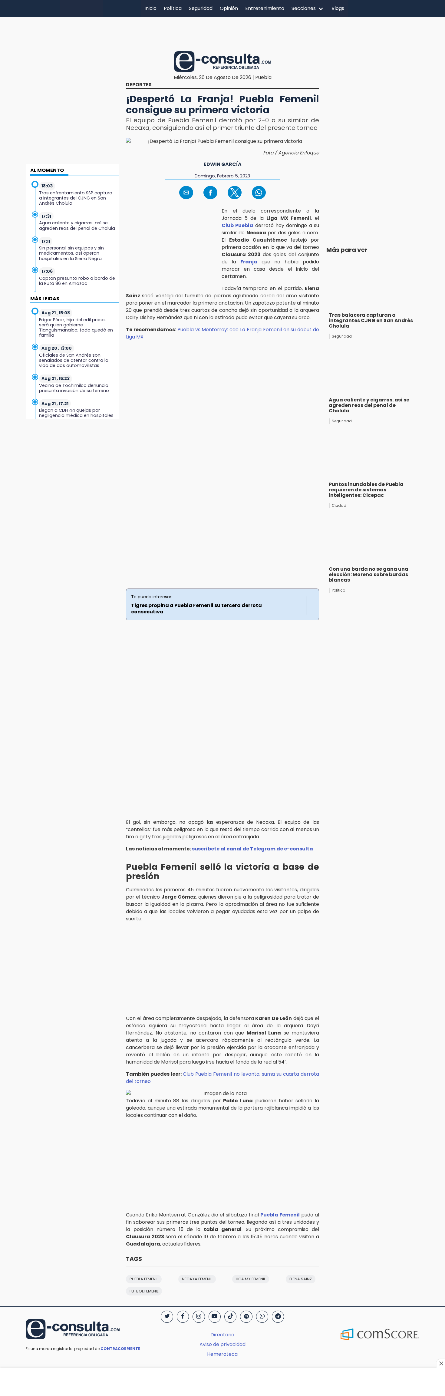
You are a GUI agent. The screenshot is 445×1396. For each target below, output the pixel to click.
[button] (186, 192)
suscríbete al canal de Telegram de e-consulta (252, 848)
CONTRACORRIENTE (120, 1348)
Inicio (150, 8)
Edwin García (223, 164)
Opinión (229, 8)
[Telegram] (278, 1317)
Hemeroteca (222, 1354)
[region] (222, 33)
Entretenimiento (264, 8)
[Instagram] (199, 1317)
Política (173, 8)
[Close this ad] (441, 1363)
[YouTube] (215, 1317)
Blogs (337, 8)
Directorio (222, 1334)
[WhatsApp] (262, 1317)
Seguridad (201, 8)
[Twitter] (167, 1317)
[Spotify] (246, 1317)
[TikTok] (230, 1317)
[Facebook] (183, 1317)
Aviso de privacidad (222, 1344)
